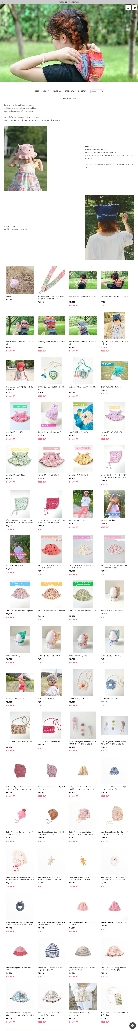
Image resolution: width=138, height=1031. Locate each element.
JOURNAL (57, 91)
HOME (36, 91)
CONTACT (82, 91)
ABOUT (46, 91)
